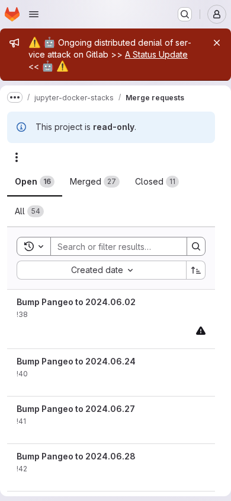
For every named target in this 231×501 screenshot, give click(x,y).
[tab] (34, 181)
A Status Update (156, 54)
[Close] (217, 43)
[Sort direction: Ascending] (196, 270)
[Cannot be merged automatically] (201, 330)
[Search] (196, 246)
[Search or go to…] (185, 14)
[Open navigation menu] (33, 14)
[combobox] (101, 270)
